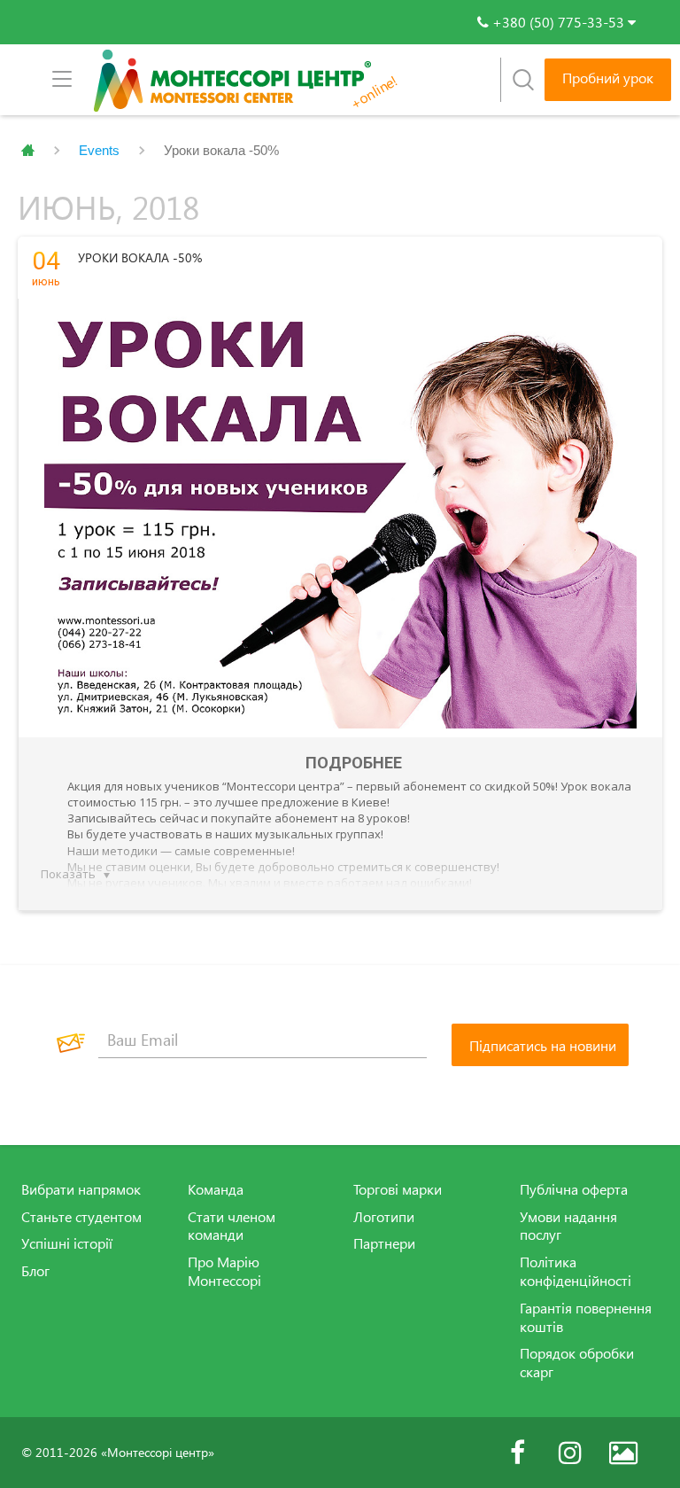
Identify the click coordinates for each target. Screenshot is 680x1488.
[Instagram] (570, 1452)
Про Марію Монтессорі (224, 1271)
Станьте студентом (81, 1217)
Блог (35, 1271)
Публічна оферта (574, 1189)
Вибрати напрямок (81, 1189)
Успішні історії (66, 1243)
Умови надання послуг (568, 1226)
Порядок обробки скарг (577, 1363)
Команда (215, 1189)
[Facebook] (517, 1452)
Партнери (384, 1243)
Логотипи (383, 1217)
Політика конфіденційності (575, 1271)
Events (99, 150)
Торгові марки (397, 1189)
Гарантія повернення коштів (586, 1317)
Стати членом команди (231, 1226)
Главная (28, 150)
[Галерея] (623, 1452)
